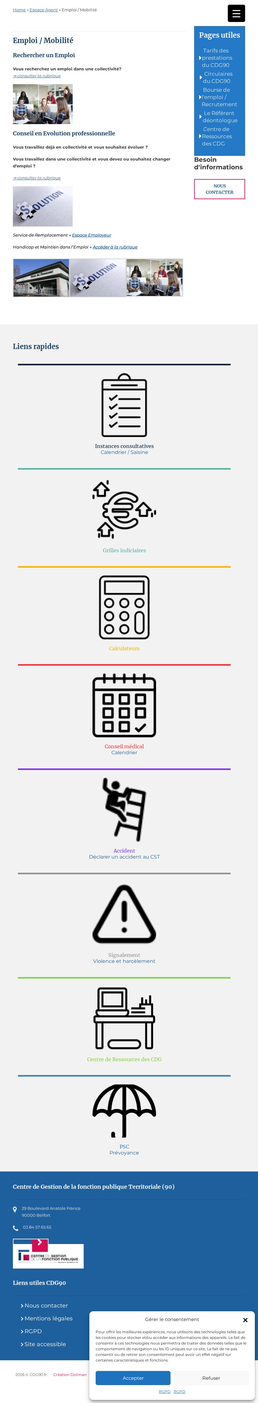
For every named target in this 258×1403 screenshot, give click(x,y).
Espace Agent (44, 9)
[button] (245, 1319)
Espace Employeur (91, 234)
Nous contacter (219, 189)
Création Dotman (70, 1374)
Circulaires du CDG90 (218, 77)
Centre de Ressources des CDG (217, 136)
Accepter (133, 1378)
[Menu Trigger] (236, 13)
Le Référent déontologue (220, 116)
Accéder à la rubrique (115, 246)
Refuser (211, 1378)
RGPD (165, 1391)
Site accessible (45, 1344)
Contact (31, 1245)
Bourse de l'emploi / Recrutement (219, 97)
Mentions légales (49, 1318)
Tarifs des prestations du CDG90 (217, 57)
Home (19, 9)
